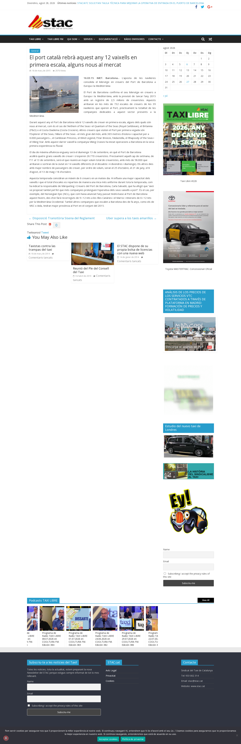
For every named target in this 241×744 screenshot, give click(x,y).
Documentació (108, 39)
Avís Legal (111, 670)
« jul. (165, 95)
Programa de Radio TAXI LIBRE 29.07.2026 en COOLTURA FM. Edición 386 (121, 638)
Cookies (110, 680)
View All (205, 600)
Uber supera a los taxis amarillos (131, 218)
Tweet (45, 232)
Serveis (88, 39)
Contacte (154, 39)
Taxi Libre (35, 39)
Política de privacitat (133, 739)
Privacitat (111, 675)
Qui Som (72, 39)
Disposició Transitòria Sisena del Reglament (62, 218)
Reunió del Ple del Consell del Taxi (91, 270)
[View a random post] (210, 39)
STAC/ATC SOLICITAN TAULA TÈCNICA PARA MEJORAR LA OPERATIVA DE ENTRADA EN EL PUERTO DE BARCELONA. (140, 3)
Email (166, 561)
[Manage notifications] (6, 738)
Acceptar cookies (108, 739)
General (35, 50)
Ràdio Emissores (134, 39)
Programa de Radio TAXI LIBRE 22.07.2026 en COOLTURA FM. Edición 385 (147, 638)
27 (187, 81)
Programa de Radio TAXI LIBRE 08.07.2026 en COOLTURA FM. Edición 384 (41, 638)
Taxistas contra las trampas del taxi (42, 247)
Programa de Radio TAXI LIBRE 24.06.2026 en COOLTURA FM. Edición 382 (94, 638)
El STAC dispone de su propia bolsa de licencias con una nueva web (134, 249)
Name (166, 549)
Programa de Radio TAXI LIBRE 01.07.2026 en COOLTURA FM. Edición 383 (68, 638)
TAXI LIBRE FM (55, 39)
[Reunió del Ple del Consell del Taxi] (92, 244)
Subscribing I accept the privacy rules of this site (186, 575)
